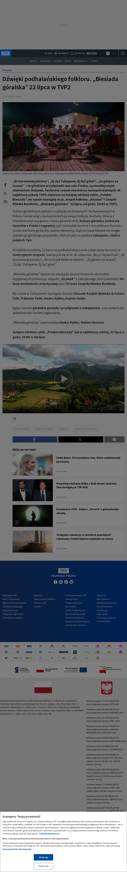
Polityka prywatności (49, 833)
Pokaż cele (43, 866)
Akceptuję (43, 857)
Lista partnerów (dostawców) (16, 849)
